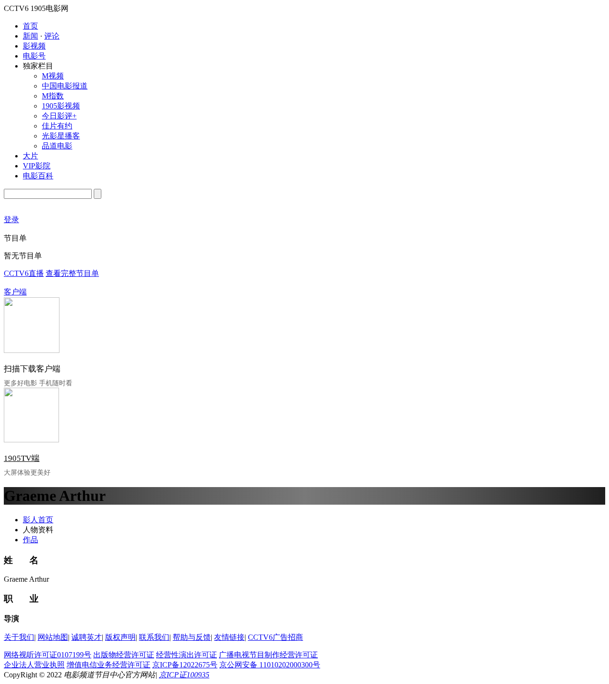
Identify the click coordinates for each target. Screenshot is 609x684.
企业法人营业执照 (34, 665)
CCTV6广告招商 (275, 637)
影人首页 (38, 520)
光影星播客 (61, 136)
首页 (30, 26)
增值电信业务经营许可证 (108, 665)
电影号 (34, 56)
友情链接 (229, 637)
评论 (51, 36)
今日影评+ (59, 116)
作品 (30, 540)
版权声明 (120, 637)
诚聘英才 (86, 637)
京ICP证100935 (184, 675)
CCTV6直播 (24, 273)
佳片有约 (57, 126)
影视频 (34, 46)
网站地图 (53, 637)
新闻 (30, 36)
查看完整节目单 (72, 273)
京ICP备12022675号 (184, 665)
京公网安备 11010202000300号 (269, 665)
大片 (30, 156)
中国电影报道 (65, 86)
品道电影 (57, 146)
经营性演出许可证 (186, 655)
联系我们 (154, 637)
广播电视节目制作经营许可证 (268, 655)
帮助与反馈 (192, 637)
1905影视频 (61, 106)
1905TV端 (21, 458)
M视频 (53, 76)
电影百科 (38, 176)
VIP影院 (36, 166)
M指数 (53, 96)
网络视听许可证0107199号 (47, 655)
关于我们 (19, 637)
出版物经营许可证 (123, 655)
